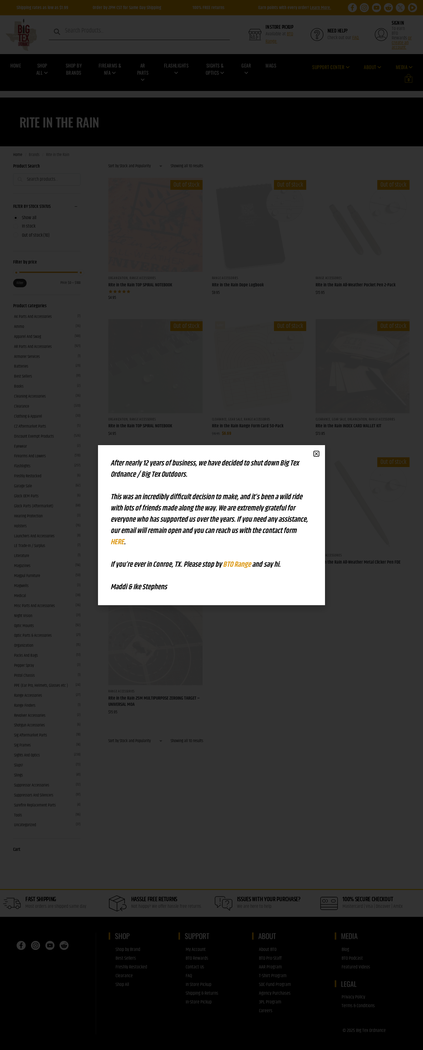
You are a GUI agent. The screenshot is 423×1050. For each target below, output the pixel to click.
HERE (117, 542)
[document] (211, 525)
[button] (316, 453)
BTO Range (237, 564)
